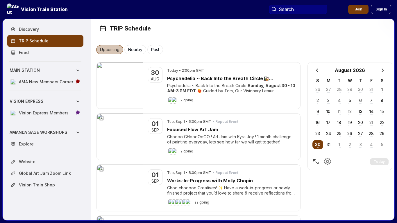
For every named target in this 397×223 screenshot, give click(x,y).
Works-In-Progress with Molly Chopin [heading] (210, 181)
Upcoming (109, 49)
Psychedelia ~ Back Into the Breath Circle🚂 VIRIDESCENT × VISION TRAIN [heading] (218, 78)
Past (155, 49)
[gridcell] (317, 144)
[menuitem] (45, 76)
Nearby (135, 49)
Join (358, 9)
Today (379, 161)
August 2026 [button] (350, 70)
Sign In (381, 9)
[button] (38, 9)
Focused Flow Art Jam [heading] (192, 129)
